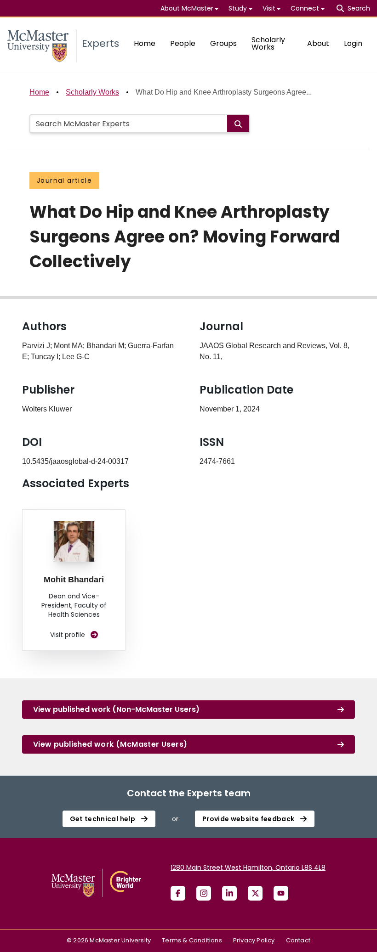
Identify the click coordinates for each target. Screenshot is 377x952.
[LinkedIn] (229, 893)
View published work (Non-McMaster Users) (116, 709)
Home (144, 43)
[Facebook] (178, 893)
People (182, 43)
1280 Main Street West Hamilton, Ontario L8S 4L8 (248, 867)
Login (353, 43)
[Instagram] (203, 893)
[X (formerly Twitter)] (255, 893)
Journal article (64, 180)
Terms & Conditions (192, 940)
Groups (223, 43)
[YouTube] (281, 893)
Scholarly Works (268, 43)
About (318, 43)
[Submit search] (238, 123)
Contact (298, 940)
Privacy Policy (254, 940)
